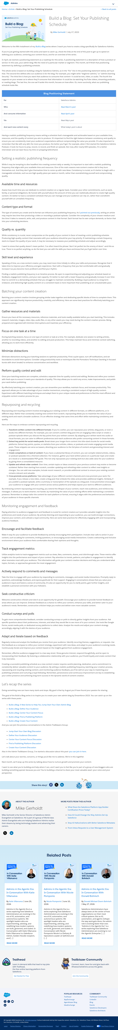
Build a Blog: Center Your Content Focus (26, 713)
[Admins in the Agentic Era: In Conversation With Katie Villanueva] (21, 873)
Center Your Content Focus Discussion (25, 739)
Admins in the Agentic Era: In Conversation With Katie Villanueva (20, 892)
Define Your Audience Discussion (23, 735)
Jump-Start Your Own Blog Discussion (25, 731)
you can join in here (77, 751)
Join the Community (80, 976)
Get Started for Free (21, 976)
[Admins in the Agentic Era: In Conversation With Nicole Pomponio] (59, 873)
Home (4, 9)
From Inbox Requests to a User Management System (90, 828)
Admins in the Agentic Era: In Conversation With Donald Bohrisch (95, 892)
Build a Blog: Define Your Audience (23, 709)
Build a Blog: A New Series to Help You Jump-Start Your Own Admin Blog (40, 705)
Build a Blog (40, 46)
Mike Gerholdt (29, 808)
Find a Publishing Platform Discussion (25, 743)
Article (12, 9)
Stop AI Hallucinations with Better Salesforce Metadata (91, 823)
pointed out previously (90, 212)
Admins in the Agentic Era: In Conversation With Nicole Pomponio (58, 892)
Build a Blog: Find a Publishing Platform (26, 717)
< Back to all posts (108, 9)
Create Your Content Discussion (22, 747)
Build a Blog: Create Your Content (23, 721)
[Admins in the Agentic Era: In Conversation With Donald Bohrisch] (96, 873)
